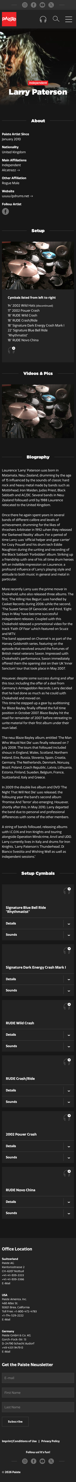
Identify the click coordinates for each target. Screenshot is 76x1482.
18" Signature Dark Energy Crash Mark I (36, 325)
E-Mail (6, 1283)
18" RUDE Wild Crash (22, 315)
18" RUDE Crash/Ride (22, 320)
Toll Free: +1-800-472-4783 (19, 1311)
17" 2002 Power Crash (24, 310)
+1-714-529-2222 (13, 1315)
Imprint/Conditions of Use (19, 1441)
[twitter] (51, 5)
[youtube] (42, 5)
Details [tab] (11, 923)
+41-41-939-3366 (13, 1279)
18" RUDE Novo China (23, 340)
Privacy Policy (50, 1441)
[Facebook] (6, 214)
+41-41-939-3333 (13, 1275)
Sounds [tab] (11, 934)
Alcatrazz (9, 170)
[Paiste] (9, 19)
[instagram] (24, 5)
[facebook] (33, 5)
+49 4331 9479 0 (12, 1347)
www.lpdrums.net (16, 196)
